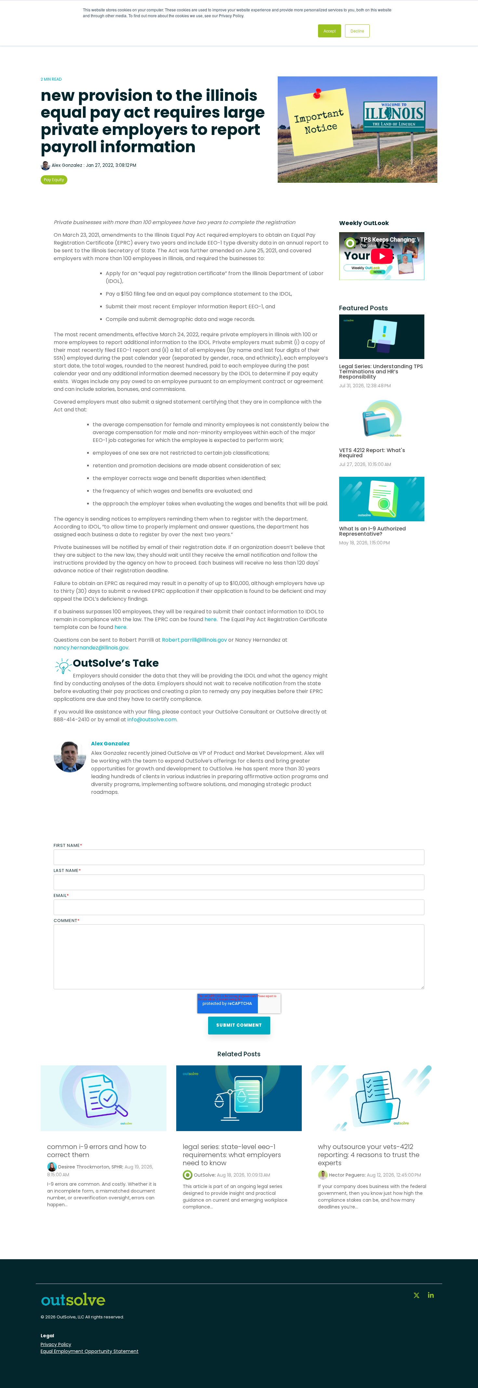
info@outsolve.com (152, 719)
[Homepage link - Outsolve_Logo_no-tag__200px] (73, 1303)
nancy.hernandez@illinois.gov (91, 647)
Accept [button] (330, 30)
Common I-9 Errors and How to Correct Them (96, 1150)
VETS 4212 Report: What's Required (372, 453)
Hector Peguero (347, 1175)
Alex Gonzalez (67, 165)
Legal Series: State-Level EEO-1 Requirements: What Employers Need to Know (232, 1155)
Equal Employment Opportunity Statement (90, 1351)
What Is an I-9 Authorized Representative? (372, 531)
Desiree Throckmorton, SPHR (90, 1167)
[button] (417, 1296)
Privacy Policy (56, 1344)
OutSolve (204, 1175)
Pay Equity (54, 179)
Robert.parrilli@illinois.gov (194, 640)
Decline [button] (357, 30)
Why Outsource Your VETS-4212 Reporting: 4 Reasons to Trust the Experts (368, 1155)
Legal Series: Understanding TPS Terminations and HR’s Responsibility (381, 371)
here (211, 619)
